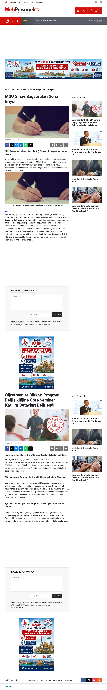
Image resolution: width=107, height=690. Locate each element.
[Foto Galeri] (101, 2)
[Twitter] (12, 145)
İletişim (48, 680)
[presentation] (12, 21)
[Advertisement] (53, 40)
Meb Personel (22, 90)
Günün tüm (95, 21)
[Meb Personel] (22, 10)
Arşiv (32, 2)
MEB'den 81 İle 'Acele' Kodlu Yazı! (44, 21)
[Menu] (78, 11)
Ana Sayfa (11, 90)
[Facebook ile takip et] (83, 680)
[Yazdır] (52, 145)
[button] (57, 145)
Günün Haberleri (23, 2)
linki (6, 211)
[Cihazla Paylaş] (30, 145)
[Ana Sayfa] (6, 2)
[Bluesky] (16, 145)
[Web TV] (96, 2)
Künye (41, 680)
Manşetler (13, 2)
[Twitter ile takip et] (89, 680)
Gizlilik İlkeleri (57, 680)
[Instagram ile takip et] (94, 680)
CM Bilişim (11, 687)
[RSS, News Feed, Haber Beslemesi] (99, 680)
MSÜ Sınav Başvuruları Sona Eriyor (42, 90)
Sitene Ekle (39, 2)
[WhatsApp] (26, 145)
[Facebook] (7, 145)
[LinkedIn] (21, 145)
